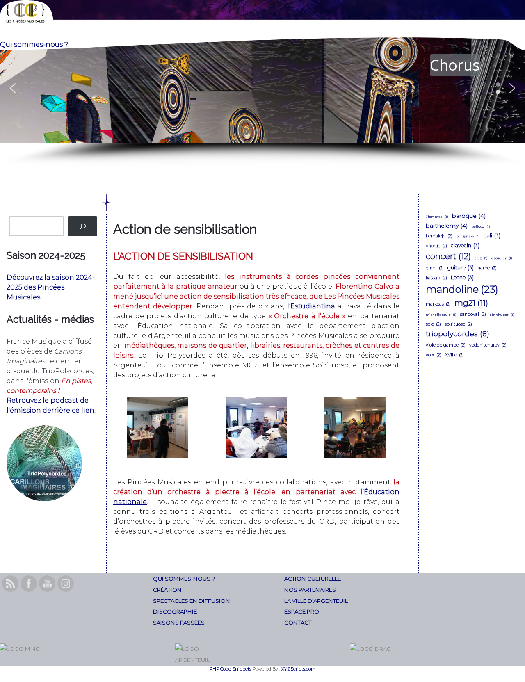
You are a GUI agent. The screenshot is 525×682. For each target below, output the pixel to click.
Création (167, 589)
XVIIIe (454, 355)
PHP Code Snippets (230, 669)
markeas (438, 304)
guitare (460, 268)
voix (433, 355)
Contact (297, 622)
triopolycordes (457, 333)
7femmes (437, 216)
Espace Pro (301, 611)
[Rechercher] (82, 226)
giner (435, 268)
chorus (436, 246)
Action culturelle (312, 578)
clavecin (465, 245)
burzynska (468, 236)
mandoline (462, 289)
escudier (501, 258)
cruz (481, 258)
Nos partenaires (310, 589)
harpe (487, 268)
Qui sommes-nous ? (184, 578)
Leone (462, 277)
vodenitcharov (488, 345)
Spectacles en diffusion (191, 601)
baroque (469, 215)
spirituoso (458, 324)
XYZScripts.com (298, 669)
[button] (262, 88)
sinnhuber (502, 314)
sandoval (473, 314)
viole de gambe (446, 345)
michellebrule (441, 314)
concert (448, 256)
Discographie (175, 611)
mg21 (471, 303)
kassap (436, 278)
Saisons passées (179, 622)
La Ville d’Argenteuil (316, 601)
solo (433, 324)
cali (492, 236)
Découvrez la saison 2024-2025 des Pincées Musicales (51, 287)
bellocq (480, 226)
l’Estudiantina (311, 306)
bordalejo (439, 236)
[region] (262, 100)
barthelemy (447, 225)
